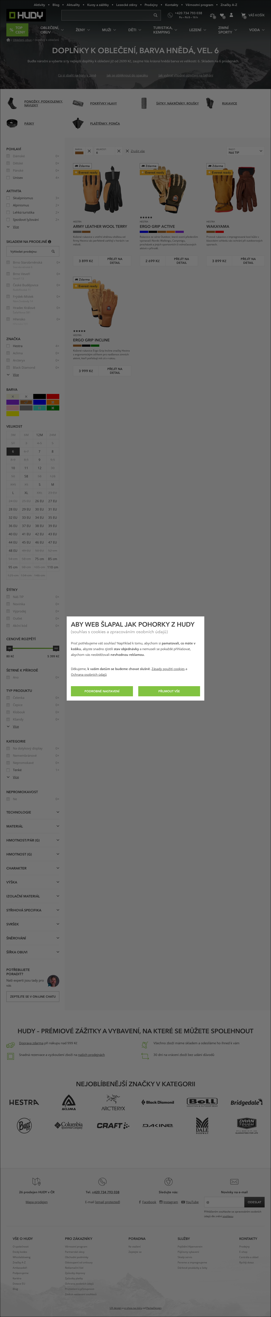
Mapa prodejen (37, 1202)
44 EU (13, 542)
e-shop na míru (133, 1308)
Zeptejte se (135, 1252)
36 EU (13, 526)
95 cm (13, 567)
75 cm (39, 559)
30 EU (39, 509)
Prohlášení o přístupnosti (79, 1289)
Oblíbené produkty (222, 15)
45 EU (26, 542)
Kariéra (17, 1278)
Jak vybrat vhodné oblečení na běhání (186, 75)
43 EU (52, 534)
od (9, 648)
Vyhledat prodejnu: (23, 251)
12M (39, 435)
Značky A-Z (229, 5)
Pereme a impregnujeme (192, 1262)
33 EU (26, 517)
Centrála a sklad (248, 1257)
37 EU (26, 526)
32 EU (13, 517)
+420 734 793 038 (105, 1192)
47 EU (52, 542)
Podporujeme (21, 1273)
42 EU (39, 534)
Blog (56, 5)
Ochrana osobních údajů (89, 674)
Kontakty (171, 5)
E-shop (243, 1252)
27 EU (52, 501)
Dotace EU (19, 1284)
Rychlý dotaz (246, 1262)
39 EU (52, 526)
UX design (116, 1308)
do (56, 648)
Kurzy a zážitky (98, 5)
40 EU (13, 534)
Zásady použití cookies (168, 669)
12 (39, 468)
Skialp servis (185, 1257)
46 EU (39, 542)
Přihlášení (231, 15)
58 (26, 476)
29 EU (26, 509)
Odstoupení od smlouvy (79, 1262)
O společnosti (21, 1247)
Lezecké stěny (126, 5)
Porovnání (212, 15)
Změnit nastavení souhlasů (81, 1294)
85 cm (52, 559)
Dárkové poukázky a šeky (192, 1268)
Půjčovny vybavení (188, 1252)
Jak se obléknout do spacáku (127, 75)
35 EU (52, 517)
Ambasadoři (20, 1268)
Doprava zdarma (31, 1043)
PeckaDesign (154, 1308)
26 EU (39, 501)
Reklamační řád (74, 1268)
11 (26, 468)
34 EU (39, 517)
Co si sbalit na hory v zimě (77, 75)
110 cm (52, 567)
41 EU (26, 534)
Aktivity (39, 5)
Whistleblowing (21, 1257)
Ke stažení (135, 1247)
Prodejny (151, 5)
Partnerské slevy (74, 1252)
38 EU (39, 526)
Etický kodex (20, 1252)
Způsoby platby (74, 1278)
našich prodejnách (91, 1055)
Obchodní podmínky (76, 1257)
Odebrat (89, 151)
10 (13, 468)
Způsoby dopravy (75, 1273)
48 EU (13, 550)
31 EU (52, 509)
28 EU (13, 509)
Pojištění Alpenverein (190, 1247)
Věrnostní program (199, 5)
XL (26, 493)
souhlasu (228, 1216)
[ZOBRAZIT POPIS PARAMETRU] (49, 241)
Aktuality (73, 5)
